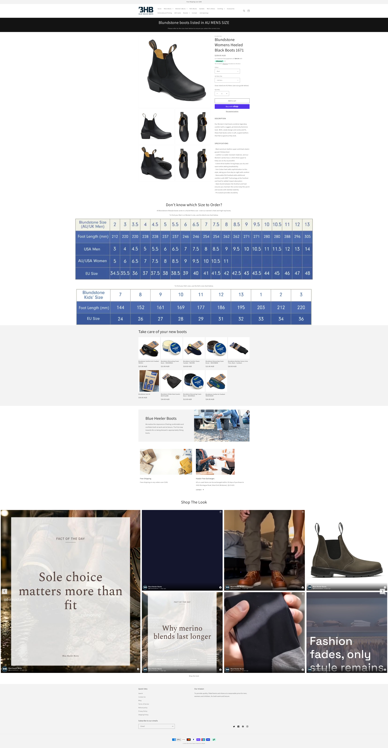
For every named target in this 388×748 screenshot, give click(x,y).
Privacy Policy (142, 711)
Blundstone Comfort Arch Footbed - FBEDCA (149, 362)
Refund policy (142, 708)
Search (140, 693)
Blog (139, 700)
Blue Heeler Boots (191, 743)
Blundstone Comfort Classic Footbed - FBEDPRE (191, 362)
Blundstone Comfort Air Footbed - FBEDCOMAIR (216, 395)
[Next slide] (382, 591)
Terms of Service (143, 704)
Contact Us (142, 697)
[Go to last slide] (4, 591)
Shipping (225, 63)
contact (198, 490)
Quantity (217, 89)
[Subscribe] (172, 726)
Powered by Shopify (200, 743)
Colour (216, 67)
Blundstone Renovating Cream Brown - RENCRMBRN (215, 362)
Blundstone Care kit (144, 394)
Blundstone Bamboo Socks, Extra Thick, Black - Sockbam (238, 362)
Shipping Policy (143, 715)
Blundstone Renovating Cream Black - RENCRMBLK (192, 395)
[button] (168, 9)
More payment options (232, 111)
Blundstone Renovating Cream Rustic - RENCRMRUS (170, 362)
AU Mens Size (218, 76)
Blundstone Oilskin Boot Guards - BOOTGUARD (171, 395)
